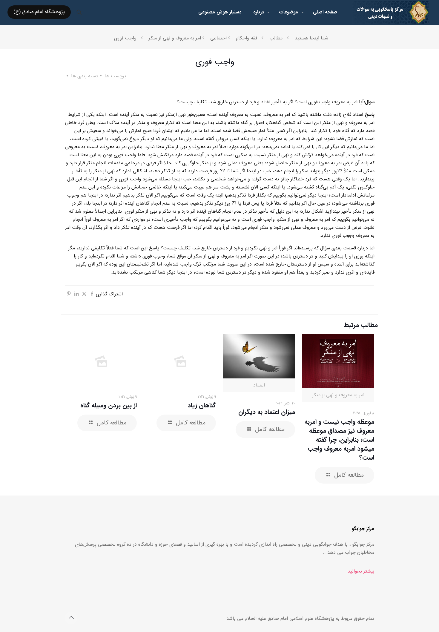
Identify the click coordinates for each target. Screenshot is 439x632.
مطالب (276, 38)
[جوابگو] (390, 12)
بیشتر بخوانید (361, 571)
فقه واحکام (246, 38)
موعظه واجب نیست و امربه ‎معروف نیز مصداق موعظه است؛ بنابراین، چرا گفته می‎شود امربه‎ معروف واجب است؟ (339, 440)
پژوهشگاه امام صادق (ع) (39, 12)
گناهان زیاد (202, 405)
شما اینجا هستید (311, 38)
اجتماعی (218, 38)
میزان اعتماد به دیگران (266, 412)
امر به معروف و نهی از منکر (175, 38)
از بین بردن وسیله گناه (108, 405)
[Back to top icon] (71, 618)
